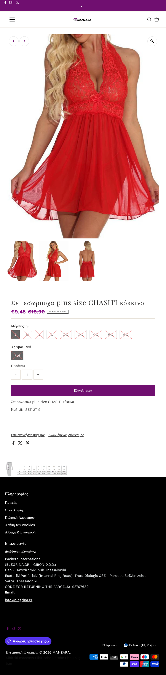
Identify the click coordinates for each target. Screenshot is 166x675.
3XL (80, 334)
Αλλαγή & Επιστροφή (20, 532)
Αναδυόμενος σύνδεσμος (66, 435)
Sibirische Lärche (49, 658)
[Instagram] (10, 6)
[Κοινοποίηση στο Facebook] (14, 444)
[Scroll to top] (157, 666)
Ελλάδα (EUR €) (141, 645)
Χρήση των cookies (20, 525)
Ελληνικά (108, 645)
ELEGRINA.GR (17, 564)
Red (17, 355)
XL (51, 334)
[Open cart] (157, 19)
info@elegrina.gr (18, 600)
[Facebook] (5, 6)
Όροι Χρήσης (14, 510)
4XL (95, 334)
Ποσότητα (18, 366)
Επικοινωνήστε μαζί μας (28, 435)
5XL (110, 334)
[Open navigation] (25, 19)
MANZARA (61, 652)
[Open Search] (149, 19)
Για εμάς (11, 503)
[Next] (24, 41)
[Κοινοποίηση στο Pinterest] (27, 444)
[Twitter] (17, 6)
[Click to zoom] (152, 41)
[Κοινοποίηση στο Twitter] (21, 444)
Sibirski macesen (20, 658)
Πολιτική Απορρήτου (20, 517)
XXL (65, 334)
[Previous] (14, 41)
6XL (125, 334)
